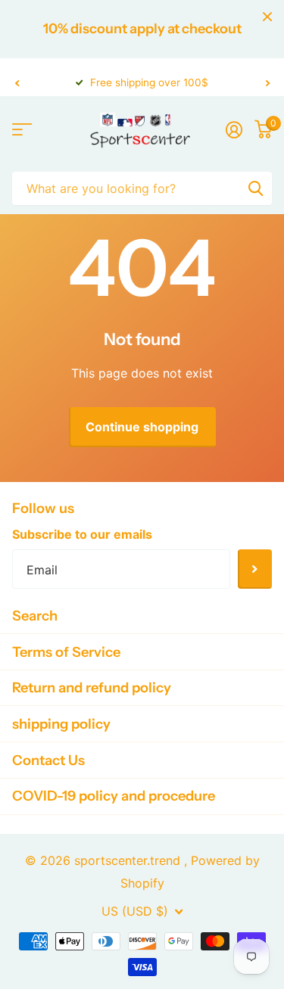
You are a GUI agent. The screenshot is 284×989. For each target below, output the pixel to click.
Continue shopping (142, 426)
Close (267, 16)
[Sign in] (234, 129)
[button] (16, 82)
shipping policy (61, 723)
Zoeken (255, 188)
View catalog (21, 129)
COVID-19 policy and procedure (113, 795)
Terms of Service (66, 652)
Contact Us (48, 760)
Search (35, 615)
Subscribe (255, 569)
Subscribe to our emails (82, 534)
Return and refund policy (91, 687)
